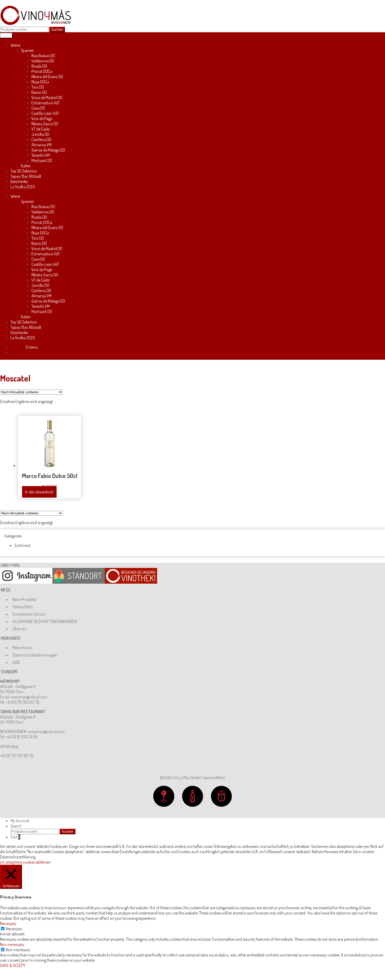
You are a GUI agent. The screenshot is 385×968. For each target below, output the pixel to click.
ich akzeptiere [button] (11, 862)
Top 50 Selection (23, 171)
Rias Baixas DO (43, 55)
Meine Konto (22, 647)
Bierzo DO (39, 92)
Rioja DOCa (40, 81)
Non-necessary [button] (12, 944)
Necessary (14, 928)
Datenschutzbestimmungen (35, 655)
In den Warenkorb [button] (39, 491)
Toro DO (37, 87)
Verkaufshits (22, 606)
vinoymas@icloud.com (29, 697)
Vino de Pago (41, 118)
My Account (19, 820)
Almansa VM (41, 144)
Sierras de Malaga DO (48, 150)
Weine (15, 45)
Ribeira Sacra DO (44, 123)
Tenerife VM (40, 155)
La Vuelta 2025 (22, 186)
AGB (16, 662)
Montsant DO (41, 160)
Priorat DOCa (41, 71)
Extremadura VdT (45, 102)
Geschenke (19, 181)
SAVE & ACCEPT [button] (12, 965)
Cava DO (38, 108)
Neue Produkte (24, 599)
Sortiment (22, 545)
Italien (26, 165)
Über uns (20, 628)
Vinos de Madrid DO (46, 97)
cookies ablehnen (37, 862)
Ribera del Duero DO (47, 76)
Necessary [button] (8, 923)
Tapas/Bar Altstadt (25, 176)
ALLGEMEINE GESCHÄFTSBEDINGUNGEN (45, 621)
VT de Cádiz (40, 129)
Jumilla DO (40, 134)
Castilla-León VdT (45, 113)
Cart (15, 837)
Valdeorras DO (42, 60)
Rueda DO (39, 66)
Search (16, 826)
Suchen (57, 29)
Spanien (27, 50)
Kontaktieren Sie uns (29, 614)
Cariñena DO (41, 139)
